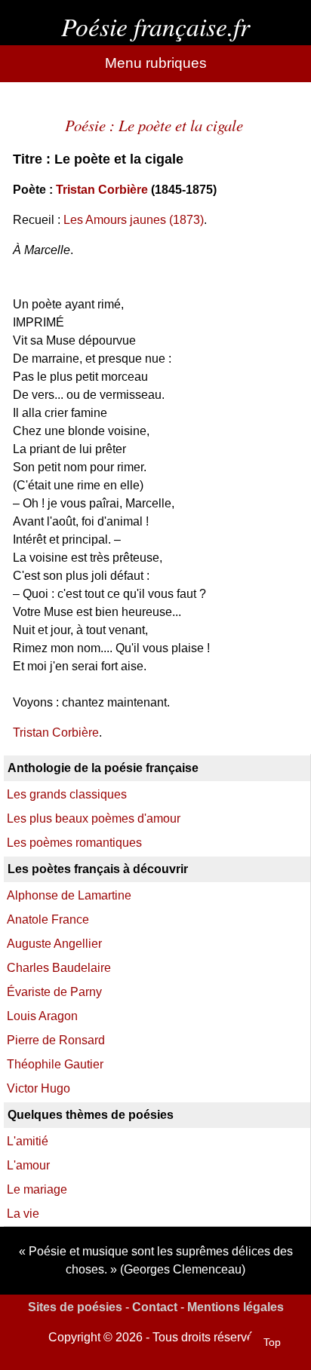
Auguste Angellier (54, 943)
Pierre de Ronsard (56, 1040)
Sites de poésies (75, 1307)
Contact (154, 1307)
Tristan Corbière (102, 189)
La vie (23, 1213)
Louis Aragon (42, 1016)
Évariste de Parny (54, 991)
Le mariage (37, 1189)
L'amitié (27, 1141)
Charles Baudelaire (59, 967)
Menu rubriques (156, 63)
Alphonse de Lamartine (69, 895)
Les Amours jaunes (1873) (133, 219)
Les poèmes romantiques (74, 842)
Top (272, 1342)
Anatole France (48, 919)
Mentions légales (235, 1307)
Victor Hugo (38, 1088)
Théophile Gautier (55, 1064)
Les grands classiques (67, 794)
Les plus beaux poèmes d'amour (93, 818)
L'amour (28, 1165)
